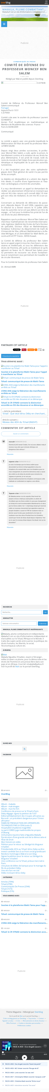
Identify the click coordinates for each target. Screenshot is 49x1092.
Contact (41, 1018)
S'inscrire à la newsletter (10, 356)
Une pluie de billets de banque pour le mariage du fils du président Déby (23, 866)
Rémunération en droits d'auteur (33, 1021)
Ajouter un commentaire (21, 434)
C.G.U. (18, 1021)
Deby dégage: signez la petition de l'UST (19, 813)
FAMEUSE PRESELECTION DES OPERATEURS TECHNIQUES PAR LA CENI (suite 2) (20, 824)
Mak (17, 666)
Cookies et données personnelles (30, 1023)
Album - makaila (8, 804)
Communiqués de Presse (24, 61)
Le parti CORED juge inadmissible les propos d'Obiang (21, 831)
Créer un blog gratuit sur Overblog (14, 1018)
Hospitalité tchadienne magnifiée (16, 827)
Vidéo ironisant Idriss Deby (13, 873)
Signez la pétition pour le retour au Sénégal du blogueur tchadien (22, 857)
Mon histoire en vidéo (11, 842)
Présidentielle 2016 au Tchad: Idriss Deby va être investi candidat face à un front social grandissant (23, 850)
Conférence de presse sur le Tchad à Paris (20, 811)
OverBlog (5, 794)
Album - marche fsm (10, 808)
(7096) (7, 881)
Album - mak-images (10, 806)
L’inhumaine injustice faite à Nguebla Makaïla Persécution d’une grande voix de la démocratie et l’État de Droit (23, 837)
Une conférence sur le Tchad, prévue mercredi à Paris (22, 862)
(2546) (15, 886)
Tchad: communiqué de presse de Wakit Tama (22, 914)
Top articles (32, 1018)
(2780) (6, 884)
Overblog (39, 1012)
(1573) (6, 889)
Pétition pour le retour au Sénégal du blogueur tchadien (22, 845)
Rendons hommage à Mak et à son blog (19, 854)
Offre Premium (11, 1023)
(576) (7, 891)
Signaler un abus (8, 1021)
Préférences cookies (24, 1026)
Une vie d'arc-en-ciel (10, 870)
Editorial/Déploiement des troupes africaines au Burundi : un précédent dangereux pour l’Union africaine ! (22, 818)
